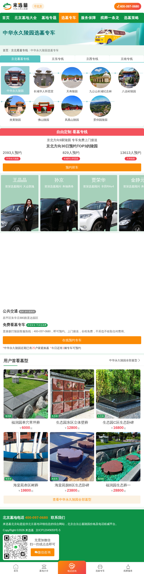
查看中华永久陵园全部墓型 (72, 499)
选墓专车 (68, 18)
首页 (6, 18)
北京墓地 (33, 524)
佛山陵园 (43, 119)
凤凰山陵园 (72, 119)
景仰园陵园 (100, 119)
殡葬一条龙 (109, 18)
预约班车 (72, 167)
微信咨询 (44, 552)
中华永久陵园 (15, 90)
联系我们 (58, 518)
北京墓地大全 (25, 18)
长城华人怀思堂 (43, 91)
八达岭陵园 (129, 91)
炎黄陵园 (15, 119)
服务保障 (88, 18)
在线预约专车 (72, 340)
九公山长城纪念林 (100, 91)
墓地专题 (49, 18)
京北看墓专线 (19, 50)
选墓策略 (131, 18)
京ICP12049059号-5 (48, 530)
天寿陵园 (72, 91)
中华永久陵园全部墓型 (123, 360)
